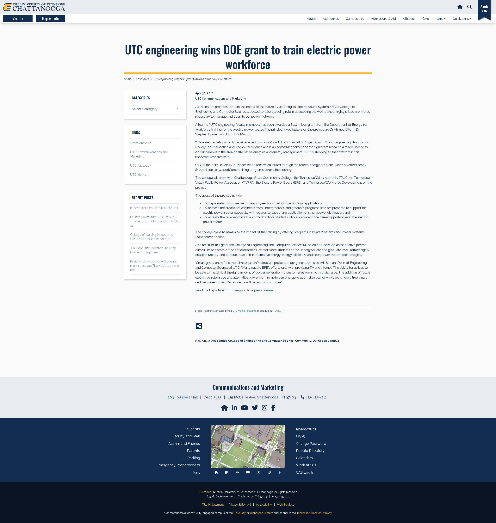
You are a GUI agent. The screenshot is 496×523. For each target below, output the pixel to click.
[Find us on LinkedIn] (235, 409)
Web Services (285, 504)
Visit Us (18, 18)
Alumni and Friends (184, 443)
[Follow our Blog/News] (226, 472)
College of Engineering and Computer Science (261, 340)
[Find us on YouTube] (245, 409)
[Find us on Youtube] (248, 472)
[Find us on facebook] (273, 409)
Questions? (205, 492)
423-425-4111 (315, 397)
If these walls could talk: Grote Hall (154, 208)
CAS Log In (305, 472)
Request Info (50, 18)
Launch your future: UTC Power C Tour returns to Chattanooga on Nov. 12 (155, 221)
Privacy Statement (240, 504)
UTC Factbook (140, 165)
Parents (193, 451)
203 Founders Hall (183, 397)
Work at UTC (307, 465)
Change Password (311, 443)
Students (192, 429)
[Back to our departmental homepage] (216, 472)
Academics (219, 340)
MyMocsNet (306, 429)
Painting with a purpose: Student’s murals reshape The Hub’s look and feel (154, 266)
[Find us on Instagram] (265, 409)
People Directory (310, 451)
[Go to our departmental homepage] (225, 409)
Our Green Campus (326, 340)
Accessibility (264, 504)
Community (303, 340)
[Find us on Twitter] (255, 409)
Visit (196, 472)
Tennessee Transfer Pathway (314, 512)
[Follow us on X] (258, 472)
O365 (300, 436)
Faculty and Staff (186, 436)
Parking (193, 458)
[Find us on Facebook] (280, 472)
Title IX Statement (213, 504)
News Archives (140, 143)
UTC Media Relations (244, 310)
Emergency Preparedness (178, 465)
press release (263, 290)
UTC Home (138, 174)
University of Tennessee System (253, 512)
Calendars (304, 458)
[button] (469, 7)
